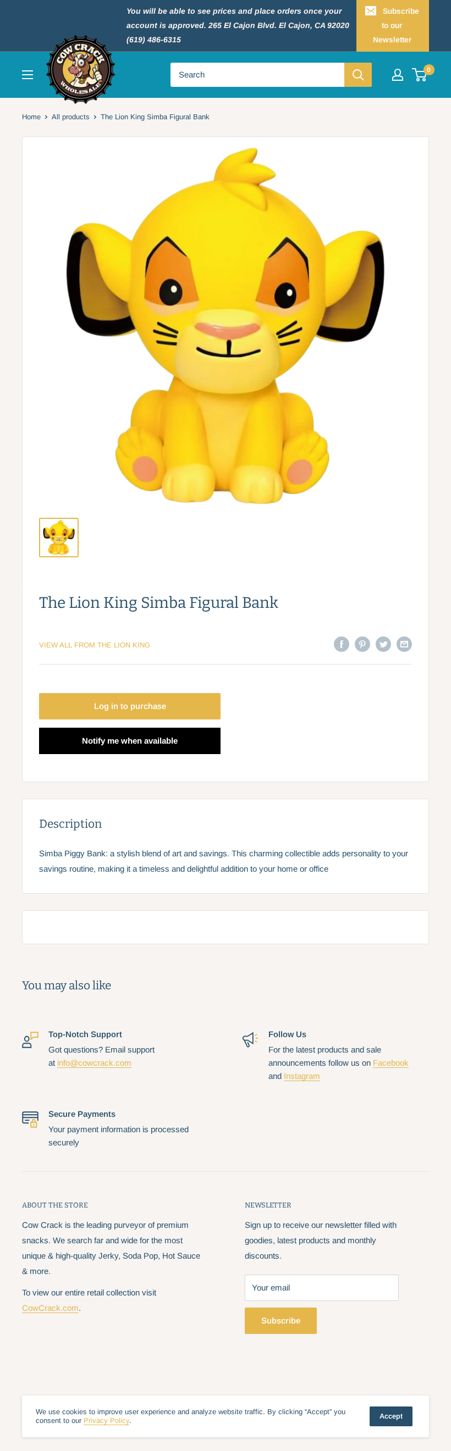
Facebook (391, 1062)
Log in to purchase (130, 706)
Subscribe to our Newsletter (396, 25)
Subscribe (280, 1320)
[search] (257, 75)
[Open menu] (27, 74)
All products (71, 117)
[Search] (358, 75)
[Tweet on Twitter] (383, 644)
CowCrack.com (50, 1307)
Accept (391, 1416)
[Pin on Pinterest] (362, 644)
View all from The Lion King (94, 645)
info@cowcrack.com (94, 1062)
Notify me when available (130, 740)
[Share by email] (404, 644)
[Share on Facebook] (341, 644)
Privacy (106, 1420)
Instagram (302, 1076)
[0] (420, 74)
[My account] (397, 75)
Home (31, 117)
